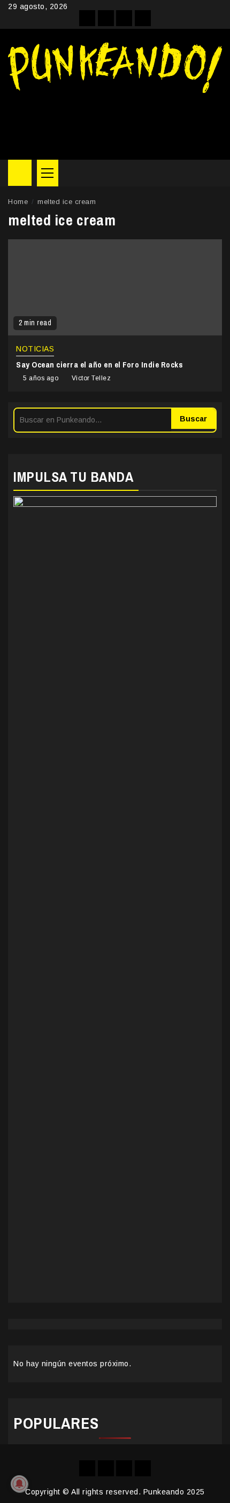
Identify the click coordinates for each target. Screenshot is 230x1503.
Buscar (193, 418)
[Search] (214, 173)
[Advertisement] (115, 122)
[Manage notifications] (19, 1483)
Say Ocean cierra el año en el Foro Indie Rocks (99, 364)
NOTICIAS (35, 349)
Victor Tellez (91, 378)
